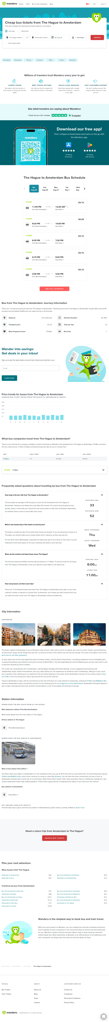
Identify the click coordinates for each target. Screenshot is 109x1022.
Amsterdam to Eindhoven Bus (67, 897)
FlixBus (6, 459)
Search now (80, 808)
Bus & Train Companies (39, 4)
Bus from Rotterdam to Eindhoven (68, 875)
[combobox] (14, 37)
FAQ (50, 60)
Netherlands (16, 966)
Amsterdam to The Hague (65, 903)
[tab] (11, 32)
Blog (51, 4)
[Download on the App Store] (68, 145)
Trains (28, 4)
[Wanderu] (9, 4)
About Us (37, 990)
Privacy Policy (69, 1002)
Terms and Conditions (72, 998)
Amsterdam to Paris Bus (9, 903)
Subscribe (9, 378)
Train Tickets (6, 994)
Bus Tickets (5, 966)
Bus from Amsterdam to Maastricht (68, 894)
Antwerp (58, 776)
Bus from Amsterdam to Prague (12, 897)
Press (36, 998)
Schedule (6, 60)
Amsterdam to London (9, 906)
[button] (88, 4)
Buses (21, 4)
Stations (73, 60)
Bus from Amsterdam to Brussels (12, 891)
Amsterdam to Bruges (9, 894)
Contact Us (68, 990)
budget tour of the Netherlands (71, 683)
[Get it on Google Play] (89, 145)
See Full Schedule (55, 289)
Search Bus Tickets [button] (54, 838)
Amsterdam (27, 966)
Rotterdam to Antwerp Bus (10, 875)
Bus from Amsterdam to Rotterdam (68, 900)
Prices (29, 60)
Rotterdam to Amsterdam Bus (66, 878)
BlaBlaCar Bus (101, 681)
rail (63, 686)
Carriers (40, 60)
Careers (37, 1002)
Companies (68, 994)
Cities (62, 60)
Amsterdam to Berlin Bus (10, 900)
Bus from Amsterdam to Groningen (68, 891)
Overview (17, 60)
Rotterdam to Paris (8, 878)
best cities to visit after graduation (14, 655)
